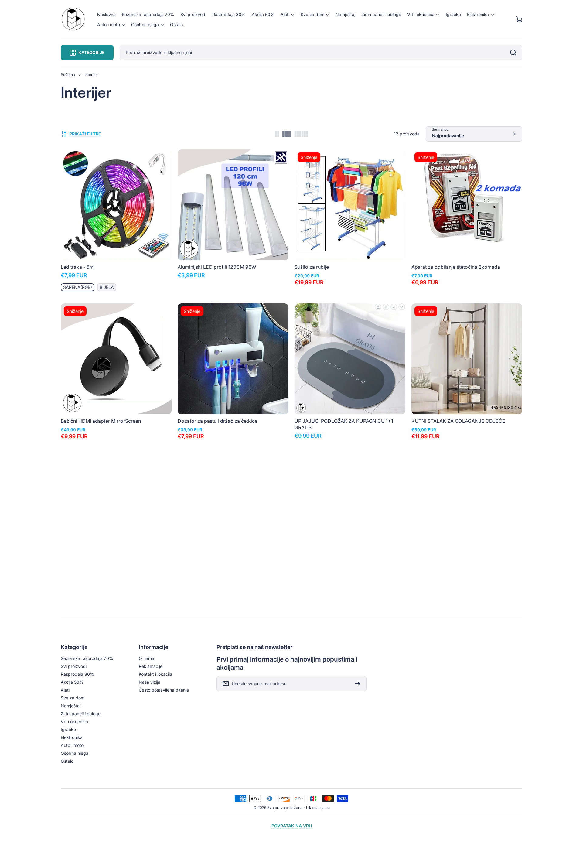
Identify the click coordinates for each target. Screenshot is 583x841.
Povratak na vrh (291, 825)
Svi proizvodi (74, 666)
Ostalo (67, 761)
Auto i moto (72, 745)
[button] (288, 14)
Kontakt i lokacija (155, 674)
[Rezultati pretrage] (514, 52)
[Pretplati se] (359, 683)
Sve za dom (72, 697)
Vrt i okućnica (74, 721)
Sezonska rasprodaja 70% (87, 658)
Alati (65, 689)
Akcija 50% (72, 682)
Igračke (68, 729)
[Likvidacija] (73, 19)
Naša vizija (149, 682)
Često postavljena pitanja (164, 689)
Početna (68, 74)
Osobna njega (74, 753)
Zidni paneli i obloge (81, 713)
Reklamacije (150, 666)
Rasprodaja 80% (77, 674)
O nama (146, 658)
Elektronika (72, 737)
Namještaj (70, 705)
